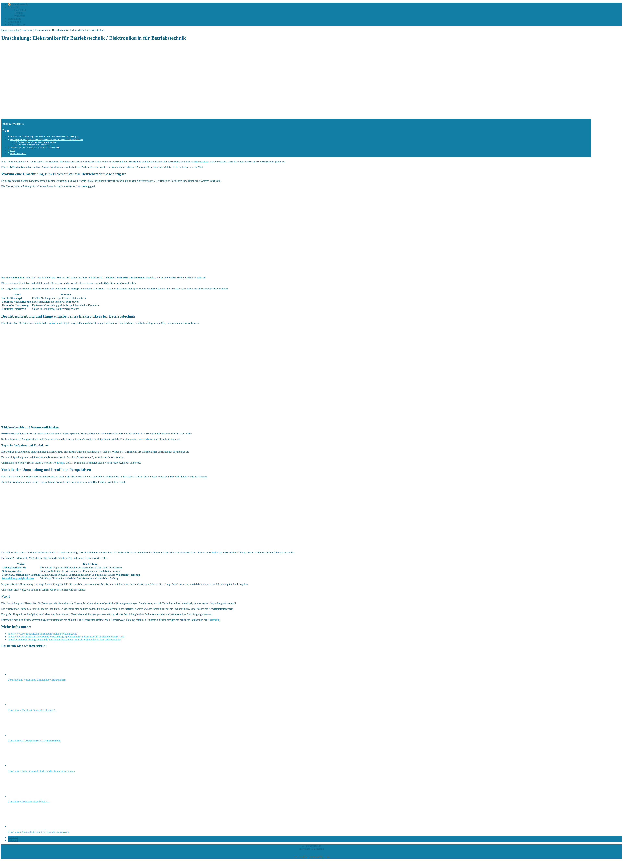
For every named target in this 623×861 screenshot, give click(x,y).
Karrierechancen (200, 161)
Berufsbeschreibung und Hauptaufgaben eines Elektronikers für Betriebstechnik (46, 139)
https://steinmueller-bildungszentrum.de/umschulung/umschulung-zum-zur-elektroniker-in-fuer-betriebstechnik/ (64, 639)
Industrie (53, 323)
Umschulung (14, 21)
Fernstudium (14, 18)
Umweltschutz (144, 439)
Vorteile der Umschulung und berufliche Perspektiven (34, 147)
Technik (18, 13)
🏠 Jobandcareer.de (18, 4)
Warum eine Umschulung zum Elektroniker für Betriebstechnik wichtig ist (44, 136)
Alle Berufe (14, 7)
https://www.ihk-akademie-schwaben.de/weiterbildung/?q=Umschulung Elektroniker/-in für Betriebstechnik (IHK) (66, 636)
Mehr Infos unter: (18, 153)
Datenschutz (318, 848)
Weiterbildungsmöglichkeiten (18, 578)
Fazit (12, 150)
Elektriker (13, 837)
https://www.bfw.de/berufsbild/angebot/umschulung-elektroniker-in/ (42, 633)
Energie (61, 462)
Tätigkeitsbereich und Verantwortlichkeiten (37, 142)
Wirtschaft (19, 15)
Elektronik (214, 619)
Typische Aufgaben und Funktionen (34, 145)
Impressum (304, 848)
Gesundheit (20, 10)
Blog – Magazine (16, 24)
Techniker (217, 552)
